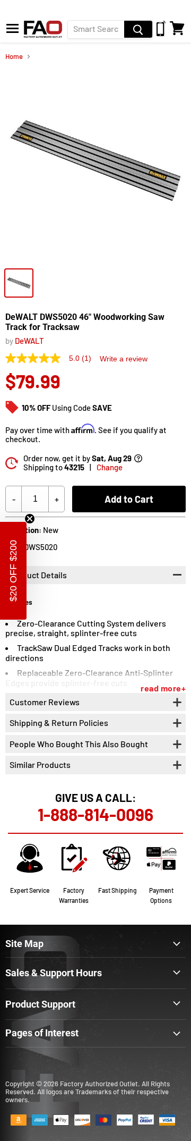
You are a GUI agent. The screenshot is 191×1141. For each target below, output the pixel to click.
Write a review (123, 358)
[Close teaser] (29, 518)
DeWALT (29, 340)
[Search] (138, 29)
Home (14, 57)
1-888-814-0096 (95, 814)
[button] (13, 571)
